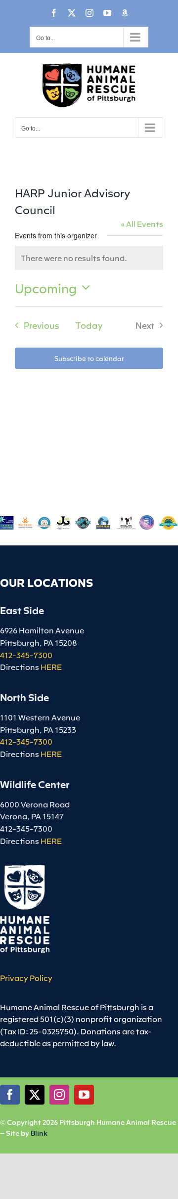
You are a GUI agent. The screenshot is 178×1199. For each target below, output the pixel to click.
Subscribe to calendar (89, 358)
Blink (39, 1132)
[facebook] (10, 1095)
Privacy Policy (26, 977)
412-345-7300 (26, 655)
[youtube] (84, 1095)
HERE (51, 666)
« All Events (142, 223)
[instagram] (59, 1095)
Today (89, 324)
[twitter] (34, 1095)
